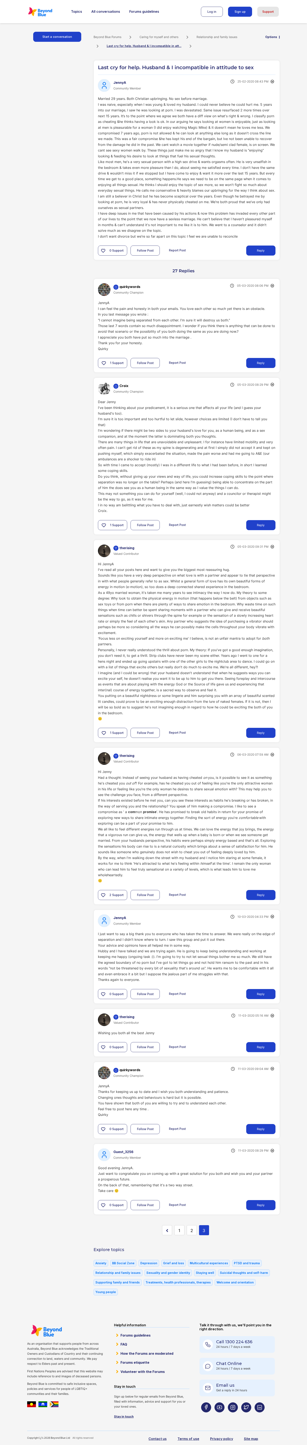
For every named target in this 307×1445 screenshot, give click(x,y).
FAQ (124, 1344)
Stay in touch (124, 1416)
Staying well (205, 1272)
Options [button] (271, 37)
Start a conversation (57, 36)
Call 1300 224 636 (234, 1341)
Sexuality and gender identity (168, 1272)
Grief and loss (173, 1263)
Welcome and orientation (235, 1282)
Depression (148, 1263)
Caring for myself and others (159, 37)
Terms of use (188, 1439)
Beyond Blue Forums (46, 11)
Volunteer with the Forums (143, 1372)
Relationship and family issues (217, 37)
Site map (251, 1439)
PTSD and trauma (247, 1263)
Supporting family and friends (117, 1282)
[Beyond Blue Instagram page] (233, 1415)
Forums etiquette (135, 1362)
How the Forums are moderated (147, 1353)
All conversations (105, 11)
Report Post (177, 250)
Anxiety (100, 1263)
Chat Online (229, 1363)
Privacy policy (221, 1439)
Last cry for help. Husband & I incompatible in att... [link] (144, 46)
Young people (105, 1292)
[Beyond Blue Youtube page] (219, 1415)
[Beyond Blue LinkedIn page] (259, 1415)
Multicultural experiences (209, 1263)
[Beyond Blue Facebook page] (206, 1415)
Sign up (240, 11)
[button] (103, 250)
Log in (211, 11)
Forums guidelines (144, 11)
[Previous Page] (167, 1230)
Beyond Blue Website (46, 1330)
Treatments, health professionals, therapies (178, 1282)
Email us (225, 1385)
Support (268, 11)
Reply (261, 250)
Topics (76, 11)
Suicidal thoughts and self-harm (244, 1272)
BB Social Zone (123, 1263)
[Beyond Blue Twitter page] (246, 1415)
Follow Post (145, 250)
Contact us (157, 1439)
